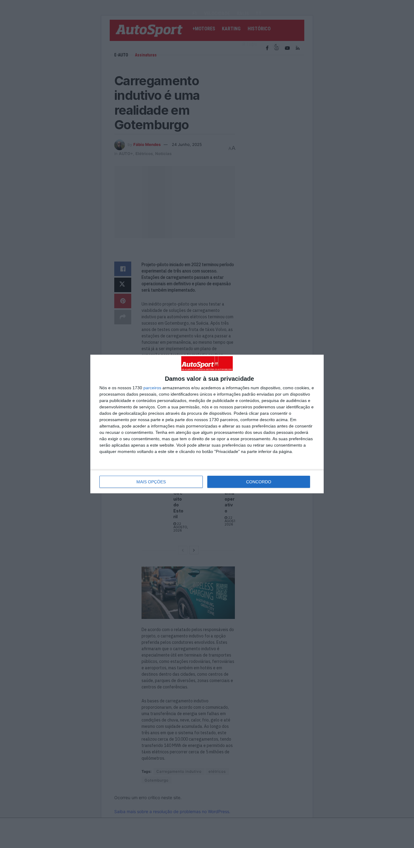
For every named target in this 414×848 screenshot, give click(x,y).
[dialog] (207, 424)
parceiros (152, 388)
